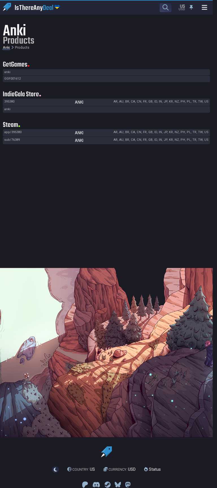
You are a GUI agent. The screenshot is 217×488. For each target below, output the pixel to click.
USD (122, 469)
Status (154, 469)
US (83, 469)
